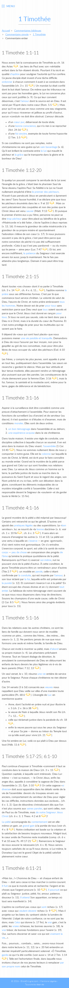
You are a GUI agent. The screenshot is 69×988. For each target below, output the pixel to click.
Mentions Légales (48, 981)
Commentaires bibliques (27, 30)
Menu (10, 6)
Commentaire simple (17, 34)
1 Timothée (39, 34)
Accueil (6, 30)
